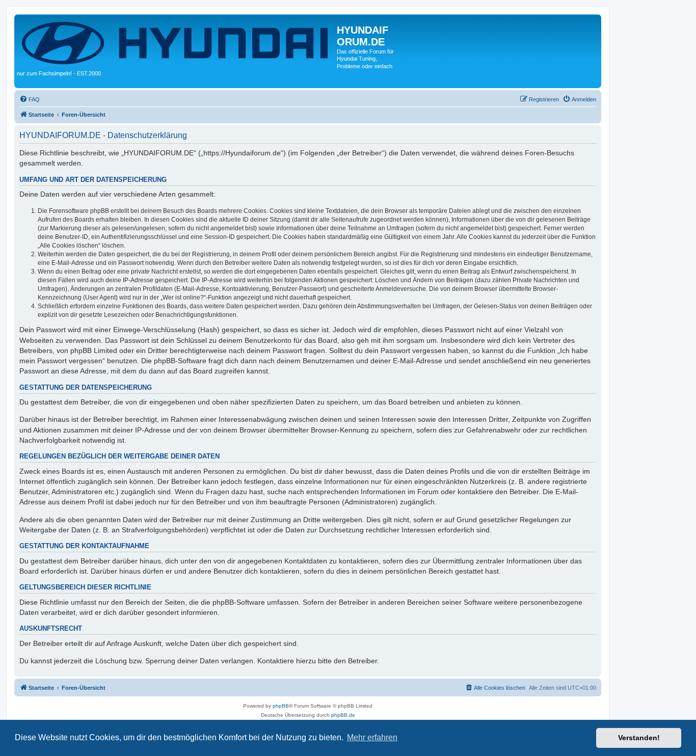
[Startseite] (177, 42)
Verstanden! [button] (639, 738)
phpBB (281, 706)
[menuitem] (29, 99)
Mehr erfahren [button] (372, 737)
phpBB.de (343, 715)
